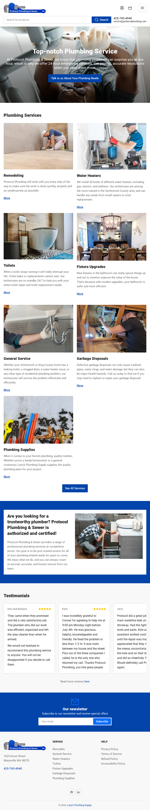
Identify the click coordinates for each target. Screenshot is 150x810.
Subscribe (102, 721)
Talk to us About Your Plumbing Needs (75, 78)
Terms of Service (111, 754)
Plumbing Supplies (63, 778)
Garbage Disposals (64, 773)
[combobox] (58, 20)
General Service (62, 754)
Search (104, 19)
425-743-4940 (123, 18)
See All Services (75, 488)
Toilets (56, 763)
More (7, 198)
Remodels (58, 749)
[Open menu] (142, 8)
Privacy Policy (109, 749)
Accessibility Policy (113, 763)
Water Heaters (61, 759)
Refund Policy (109, 759)
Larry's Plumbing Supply (79, 805)
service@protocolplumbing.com (130, 21)
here (87, 681)
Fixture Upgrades (62, 768)
